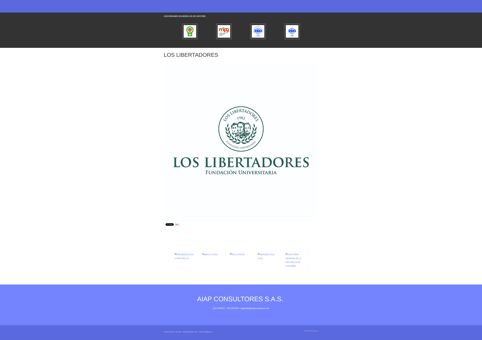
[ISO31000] (258, 31)
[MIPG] (224, 31)
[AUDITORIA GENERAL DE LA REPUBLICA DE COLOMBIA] (296, 260)
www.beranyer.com (190, 332)
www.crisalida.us (205, 332)
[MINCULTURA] (213, 254)
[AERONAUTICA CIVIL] (269, 256)
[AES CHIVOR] (241, 254)
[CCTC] (190, 31)
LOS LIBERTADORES (191, 55)
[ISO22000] (292, 31)
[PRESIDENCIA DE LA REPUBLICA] (185, 256)
